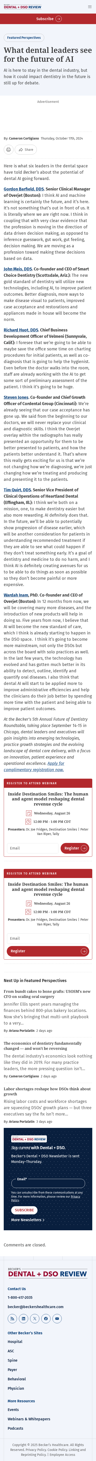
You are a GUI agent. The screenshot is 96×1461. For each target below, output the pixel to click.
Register (72, 848)
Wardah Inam (16, 595)
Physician (16, 1388)
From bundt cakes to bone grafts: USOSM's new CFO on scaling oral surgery (47, 994)
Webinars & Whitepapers (29, 1419)
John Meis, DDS (18, 269)
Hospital (15, 1341)
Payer (12, 1369)
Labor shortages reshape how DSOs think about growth (47, 1091)
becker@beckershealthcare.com (36, 1307)
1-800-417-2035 (20, 1297)
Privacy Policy (36, 1450)
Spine (12, 1360)
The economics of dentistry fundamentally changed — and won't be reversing (43, 1046)
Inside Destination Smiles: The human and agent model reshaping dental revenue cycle (48, 799)
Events (13, 1409)
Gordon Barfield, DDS (24, 189)
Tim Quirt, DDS (17, 490)
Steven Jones (16, 397)
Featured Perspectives (24, 38)
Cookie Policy (57, 1450)
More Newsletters (26, 1220)
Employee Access (62, 1455)
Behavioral (17, 1379)
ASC (11, 1351)
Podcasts (15, 1428)
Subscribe (45, 19)
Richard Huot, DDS (21, 330)
